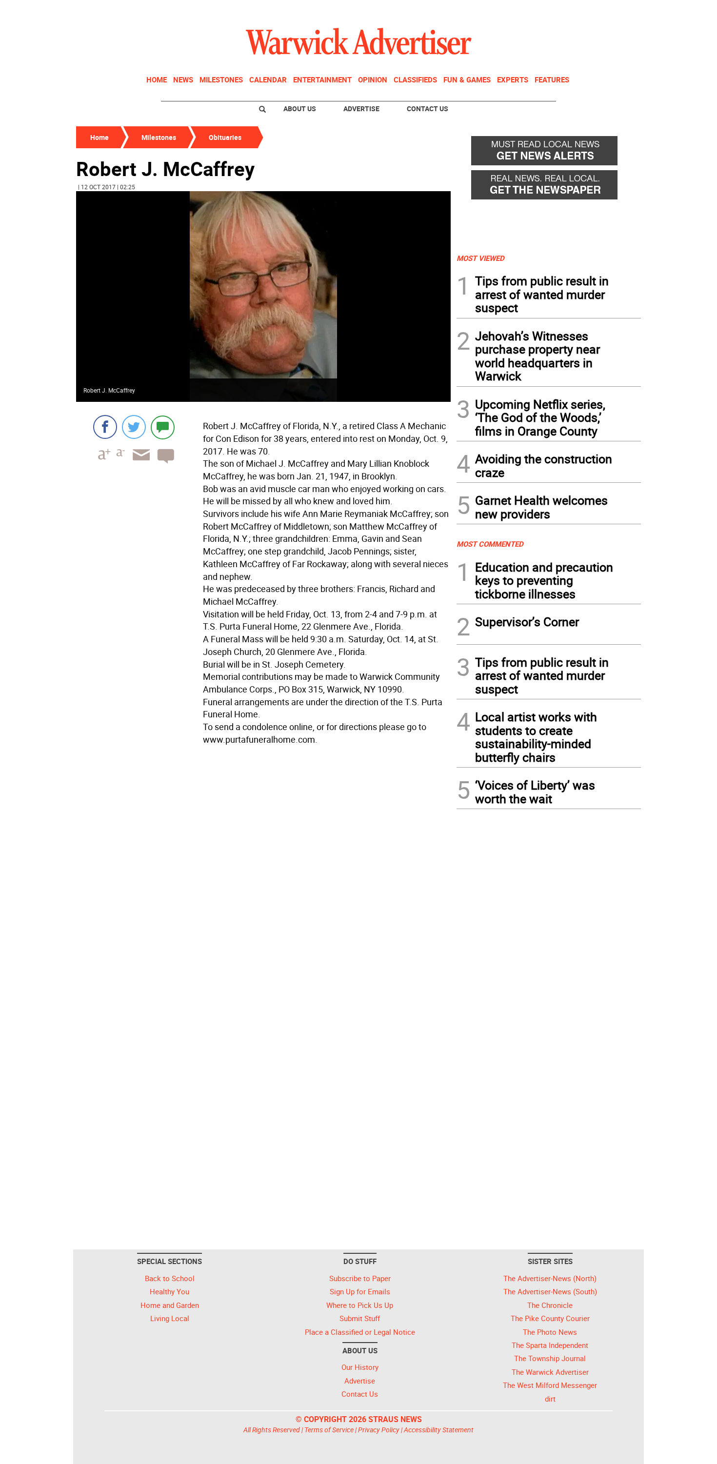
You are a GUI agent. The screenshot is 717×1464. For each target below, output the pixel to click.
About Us (299, 108)
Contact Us (427, 108)
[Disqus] (263, 872)
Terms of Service (329, 1429)
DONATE (617, 11)
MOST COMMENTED (490, 544)
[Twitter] (134, 427)
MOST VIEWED (480, 258)
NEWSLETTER (562, 11)
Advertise (361, 108)
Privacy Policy (378, 1429)
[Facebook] (105, 427)
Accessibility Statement (439, 1429)
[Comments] (163, 427)
